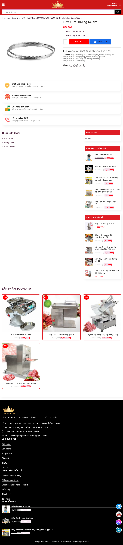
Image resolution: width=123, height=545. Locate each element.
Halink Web (85, 541)
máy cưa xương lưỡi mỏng (90, 59)
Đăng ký (5, 458)
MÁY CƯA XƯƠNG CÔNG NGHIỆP (49, 18)
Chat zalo (102, 42)
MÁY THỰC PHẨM (28, 18)
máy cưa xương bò (91, 55)
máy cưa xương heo (71, 59)
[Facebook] (70, 65)
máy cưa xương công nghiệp (74, 57)
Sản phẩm (16, 18)
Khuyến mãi (7, 453)
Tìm (117, 11)
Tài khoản (6, 499)
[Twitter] (74, 65)
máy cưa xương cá (106, 55)
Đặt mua (79, 42)
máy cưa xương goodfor (95, 57)
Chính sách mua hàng (11, 475)
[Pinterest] (77, 65)
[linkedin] (80, 65)
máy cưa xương (77, 55)
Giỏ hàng (6, 489)
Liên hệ (5, 467)
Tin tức (88, 139)
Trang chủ (6, 18)
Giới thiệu (6, 444)
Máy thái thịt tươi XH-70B (21, 335)
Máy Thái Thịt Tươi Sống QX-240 (61, 335)
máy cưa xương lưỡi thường (74, 61)
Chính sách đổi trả (10, 480)
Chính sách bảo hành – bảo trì (15, 485)
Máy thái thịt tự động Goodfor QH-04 (21, 383)
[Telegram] (83, 65)
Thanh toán (7, 494)
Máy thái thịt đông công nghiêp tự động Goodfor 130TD (102, 335)
